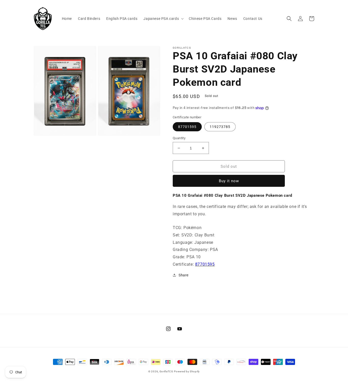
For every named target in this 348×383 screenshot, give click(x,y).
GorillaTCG (166, 371)
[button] (163, 18)
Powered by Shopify (187, 371)
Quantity (179, 138)
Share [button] (184, 275)
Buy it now (229, 181)
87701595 (187, 127)
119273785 (220, 127)
